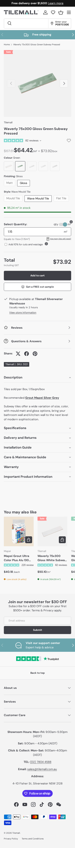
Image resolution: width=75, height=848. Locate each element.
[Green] (20, 166)
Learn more (55, 3)
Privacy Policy (11, 838)
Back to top (37, 673)
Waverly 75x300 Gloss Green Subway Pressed (36, 45)
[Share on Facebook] (26, 353)
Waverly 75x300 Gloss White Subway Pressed (52, 558)
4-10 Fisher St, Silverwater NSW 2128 (37, 783)
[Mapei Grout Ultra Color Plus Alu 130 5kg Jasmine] (19, 531)
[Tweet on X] (18, 353)
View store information (22, 312)
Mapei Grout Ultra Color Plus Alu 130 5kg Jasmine (16, 558)
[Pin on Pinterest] (35, 353)
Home (7, 45)
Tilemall (8, 122)
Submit (37, 630)
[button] (61, 12)
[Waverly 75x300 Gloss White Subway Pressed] (52, 531)
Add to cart (37, 275)
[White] (8, 166)
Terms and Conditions (33, 838)
